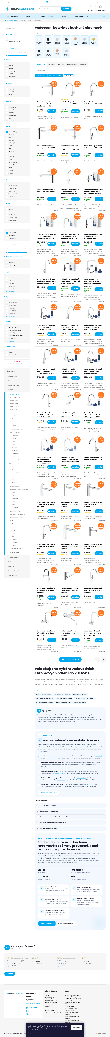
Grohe (11, 65)
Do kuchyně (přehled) (80, 702)
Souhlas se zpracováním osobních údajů (52, 1009)
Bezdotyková (12, 302)
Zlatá (10, 170)
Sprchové (14, 447)
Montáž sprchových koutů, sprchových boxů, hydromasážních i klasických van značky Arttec (73, 997)
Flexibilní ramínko (14, 327)
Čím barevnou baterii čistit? (49, 811)
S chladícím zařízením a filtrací (17, 335)
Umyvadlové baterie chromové (44, 702)
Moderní (12, 115)
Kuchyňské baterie (15, 521)
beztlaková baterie (60, 773)
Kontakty (6, 2)
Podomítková (12, 217)
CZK (101, 2)
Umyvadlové (15, 453)
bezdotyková (61, 780)
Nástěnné (14, 476)
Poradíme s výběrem (67, 923)
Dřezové (14, 419)
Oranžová (12, 154)
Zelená (11, 167)
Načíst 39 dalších (69, 659)
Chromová (12, 132)
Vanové (14, 457)
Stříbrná (12, 165)
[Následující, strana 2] (97, 659)
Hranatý (11, 110)
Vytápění (10, 389)
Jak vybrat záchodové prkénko (71, 1013)
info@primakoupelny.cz (34, 1004)
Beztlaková (12, 305)
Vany (9, 381)
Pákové (12, 191)
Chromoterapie (69, 1006)
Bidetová (11, 308)
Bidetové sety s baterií (16, 518)
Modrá (11, 146)
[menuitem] (14, 16)
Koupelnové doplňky (14, 571)
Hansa (11, 68)
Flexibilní (14, 542)
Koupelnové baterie (15, 464)
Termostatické (13, 194)
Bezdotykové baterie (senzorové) (19, 489)
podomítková (57, 758)
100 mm (12, 265)
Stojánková (13, 220)
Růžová (11, 159)
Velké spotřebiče (12, 575)
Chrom (12, 89)
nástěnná (99, 756)
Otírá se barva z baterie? (48, 805)
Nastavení (33, 1034)
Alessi (11, 280)
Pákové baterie (14, 400)
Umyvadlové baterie (15, 397)
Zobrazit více (10, 974)
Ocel (10, 94)
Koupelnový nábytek (14, 385)
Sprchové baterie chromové (64, 698)
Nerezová (12, 148)
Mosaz (11, 92)
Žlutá (10, 173)
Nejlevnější (51, 64)
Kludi (11, 74)
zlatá (92, 784)
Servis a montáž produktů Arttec (73, 1003)
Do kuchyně (15, 507)
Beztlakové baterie (15, 410)
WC (9, 562)
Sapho (13, 504)
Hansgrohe (12, 71)
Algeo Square (13, 283)
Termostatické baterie (16, 429)
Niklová (11, 151)
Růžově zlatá (13, 162)
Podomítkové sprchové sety (17, 514)
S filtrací (11, 333)
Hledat (66, 9)
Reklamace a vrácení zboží (53, 1013)
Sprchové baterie (14, 407)
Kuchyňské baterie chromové (62, 694)
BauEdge (11, 286)
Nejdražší (61, 64)
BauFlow (11, 289)
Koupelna (12, 238)
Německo (12, 355)
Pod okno (11, 215)
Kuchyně (12, 233)
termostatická (81, 778)
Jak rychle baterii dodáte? (48, 828)
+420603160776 (32, 1008)
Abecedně (83, 64)
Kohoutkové (12, 188)
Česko (11, 352)
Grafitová (12, 143)
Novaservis (12, 76)
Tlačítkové (12, 197)
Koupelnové (15, 422)
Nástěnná (12, 212)
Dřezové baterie (14, 552)
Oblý (10, 118)
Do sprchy (12, 235)
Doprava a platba (16, 2)
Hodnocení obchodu (51, 1002)
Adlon (11, 278)
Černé (13, 470)
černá (88, 784)
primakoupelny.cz (33, 1011)
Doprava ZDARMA (14, 41)
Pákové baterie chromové (80, 694)
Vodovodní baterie (14, 394)
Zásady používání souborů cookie (53, 1005)
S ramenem (12, 338)
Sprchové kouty (12, 376)
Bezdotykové (12, 186)
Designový (12, 107)
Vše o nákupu (26, 2)
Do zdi (11, 209)
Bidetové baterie (14, 486)
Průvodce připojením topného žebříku (71, 1009)
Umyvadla (11, 566)
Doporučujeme (41, 64)
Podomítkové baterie (15, 432)
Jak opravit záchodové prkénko (72, 1021)
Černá (11, 137)
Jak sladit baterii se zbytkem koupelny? (53, 822)
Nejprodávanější (72, 64)
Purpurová (12, 157)
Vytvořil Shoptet (102, 1033)
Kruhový (11, 112)
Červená (11, 140)
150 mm (12, 262)
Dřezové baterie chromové (43, 694)
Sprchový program (13, 557)
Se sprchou (15, 450)
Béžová (11, 135)
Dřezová (12, 311)
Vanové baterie (14, 403)
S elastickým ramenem (15, 330)
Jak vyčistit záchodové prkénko (72, 1017)
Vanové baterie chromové (63, 702)
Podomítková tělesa (15, 511)
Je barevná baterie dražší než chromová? (54, 817)
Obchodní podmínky (51, 1000)
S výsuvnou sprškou (17, 548)
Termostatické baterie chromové (84, 698)
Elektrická (12, 313)
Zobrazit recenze (23, 949)
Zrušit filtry (18, 361)
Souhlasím (76, 1027)
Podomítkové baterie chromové (44, 698)
